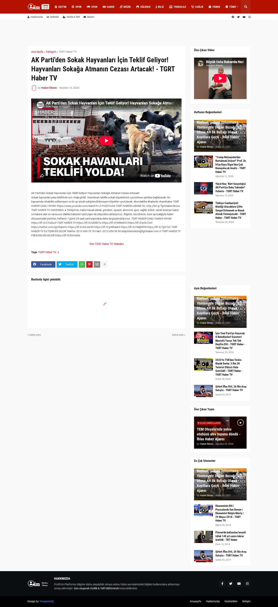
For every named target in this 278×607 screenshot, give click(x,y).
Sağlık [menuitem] (199, 6)
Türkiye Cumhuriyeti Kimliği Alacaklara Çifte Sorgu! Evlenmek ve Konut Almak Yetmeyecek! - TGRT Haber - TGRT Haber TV (230, 210)
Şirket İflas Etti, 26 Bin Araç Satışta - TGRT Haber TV (231, 388)
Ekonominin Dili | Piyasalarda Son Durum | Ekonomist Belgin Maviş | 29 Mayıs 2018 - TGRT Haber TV (229, 513)
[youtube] (244, 17)
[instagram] (249, 17)
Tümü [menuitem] (232, 6)
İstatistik (54, 17)
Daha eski (177, 334)
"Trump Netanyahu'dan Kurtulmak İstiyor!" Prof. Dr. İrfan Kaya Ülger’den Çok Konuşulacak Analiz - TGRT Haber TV (230, 165)
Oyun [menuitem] (94, 6)
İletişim (246, 601)
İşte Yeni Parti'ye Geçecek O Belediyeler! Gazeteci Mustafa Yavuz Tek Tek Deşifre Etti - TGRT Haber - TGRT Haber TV (230, 341)
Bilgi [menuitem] (161, 6)
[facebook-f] (222, 583)
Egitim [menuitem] (62, 6)
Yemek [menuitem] (216, 6)
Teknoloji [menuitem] (180, 6)
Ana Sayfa (37, 51)
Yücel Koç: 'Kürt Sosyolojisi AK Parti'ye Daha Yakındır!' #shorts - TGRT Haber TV (230, 187)
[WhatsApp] (82, 264)
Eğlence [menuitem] (146, 6)
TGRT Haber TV (68, 51)
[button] (246, 7)
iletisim (90, 17)
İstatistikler (231, 601)
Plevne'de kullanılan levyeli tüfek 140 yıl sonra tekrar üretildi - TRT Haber (230, 536)
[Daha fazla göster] (104, 264)
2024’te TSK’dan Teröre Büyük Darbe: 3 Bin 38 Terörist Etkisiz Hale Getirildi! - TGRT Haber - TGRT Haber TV (228, 367)
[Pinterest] (89, 264)
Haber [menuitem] (110, 6)
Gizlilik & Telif (73, 17)
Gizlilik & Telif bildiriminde (105, 588)
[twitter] (238, 17)
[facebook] (233, 17)
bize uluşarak (81, 588)
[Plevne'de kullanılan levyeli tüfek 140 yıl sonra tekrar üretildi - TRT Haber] (203, 537)
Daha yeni (35, 334)
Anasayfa (195, 601)
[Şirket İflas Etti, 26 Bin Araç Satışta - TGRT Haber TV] (203, 391)
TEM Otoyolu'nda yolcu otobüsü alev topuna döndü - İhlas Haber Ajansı (218, 434)
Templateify (46, 601)
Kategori (51, 51)
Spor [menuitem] (78, 6)
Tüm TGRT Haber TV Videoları (106, 243)
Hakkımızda (37, 17)
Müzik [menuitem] (127, 6)
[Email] (97, 264)
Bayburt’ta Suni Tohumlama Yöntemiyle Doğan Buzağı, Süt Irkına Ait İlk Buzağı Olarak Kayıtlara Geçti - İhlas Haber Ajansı (219, 132)
